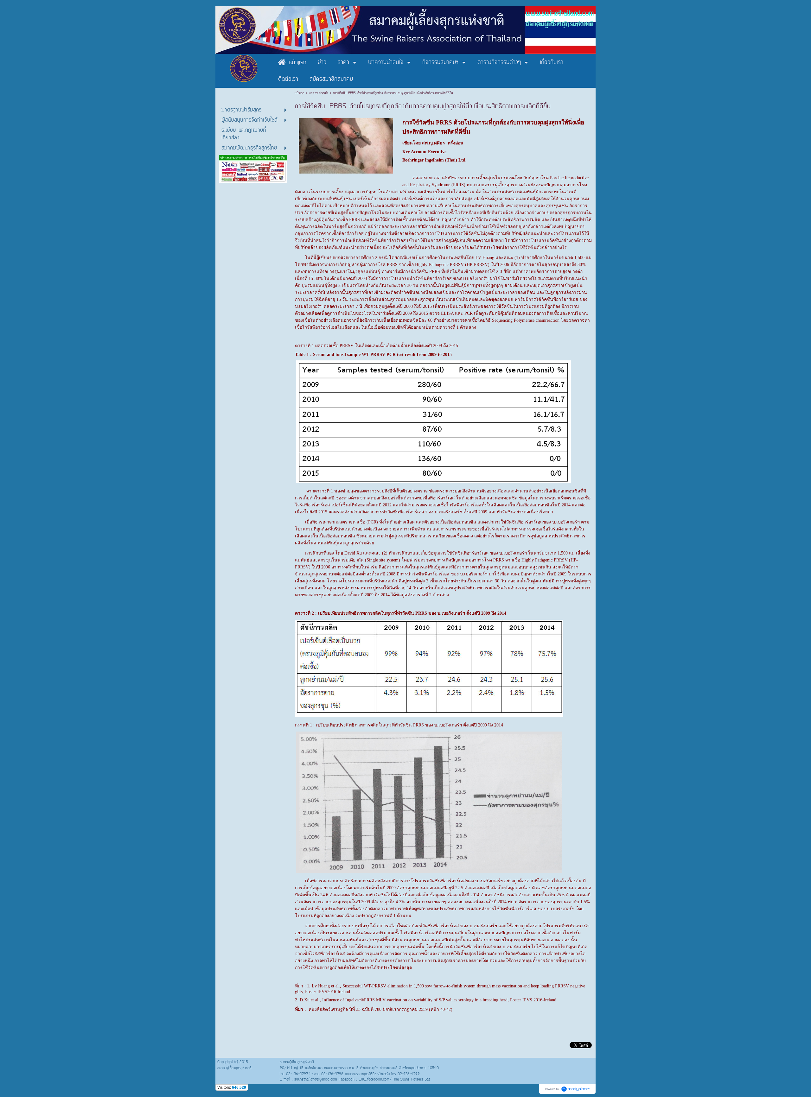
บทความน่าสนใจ (318, 93)
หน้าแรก (300, 93)
